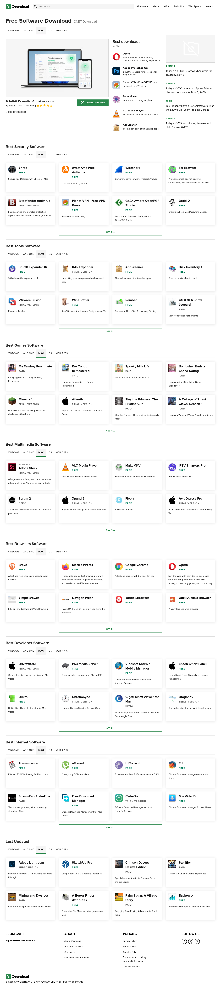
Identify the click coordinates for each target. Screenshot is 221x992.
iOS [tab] (50, 30)
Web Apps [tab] (62, 30)
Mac (155, 6)
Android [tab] (28, 30)
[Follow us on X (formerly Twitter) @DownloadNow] (190, 941)
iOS (165, 6)
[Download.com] (17, 6)
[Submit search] (35, 6)
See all (110, 232)
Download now (95, 102)
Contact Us (69, 952)
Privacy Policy (130, 941)
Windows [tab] (13, 30)
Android (178, 6)
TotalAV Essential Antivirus (30, 101)
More (208, 6)
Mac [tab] (41, 30)
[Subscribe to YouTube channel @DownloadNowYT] (197, 941)
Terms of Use (129, 946)
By (11, 105)
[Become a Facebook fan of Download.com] (184, 941)
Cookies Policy (130, 952)
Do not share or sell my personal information (134, 959)
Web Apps (193, 6)
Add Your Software (73, 946)
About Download (72, 941)
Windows (141, 6)
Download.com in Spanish (77, 957)
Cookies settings (131, 966)
